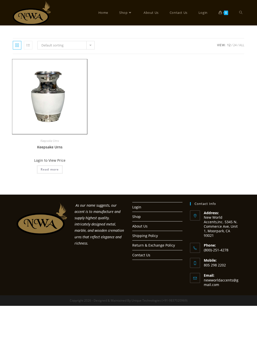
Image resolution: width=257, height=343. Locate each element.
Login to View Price (50, 160)
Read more (50, 169)
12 (229, 45)
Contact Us (141, 255)
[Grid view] (17, 45)
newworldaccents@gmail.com (221, 282)
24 (235, 45)
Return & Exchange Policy (153, 245)
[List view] (28, 45)
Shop (136, 216)
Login (136, 207)
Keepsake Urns (49, 141)
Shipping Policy (145, 235)
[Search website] (241, 12)
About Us (140, 226)
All (241, 45)
